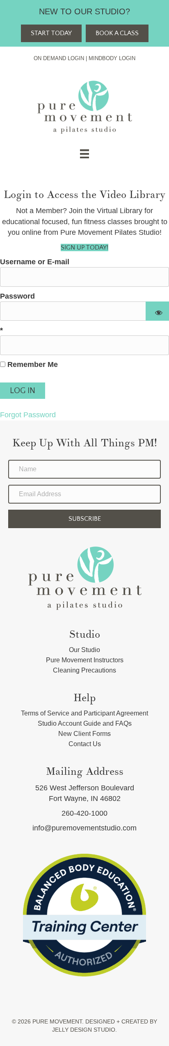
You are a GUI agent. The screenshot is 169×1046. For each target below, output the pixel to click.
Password (17, 296)
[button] (84, 519)
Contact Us (85, 743)
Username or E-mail (34, 262)
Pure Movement (57, 1021)
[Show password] (157, 311)
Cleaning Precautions (84, 670)
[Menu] (84, 154)
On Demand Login (59, 58)
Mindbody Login (112, 58)
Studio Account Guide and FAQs (85, 723)
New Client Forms (84, 733)
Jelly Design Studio (83, 1029)
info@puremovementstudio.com (84, 828)
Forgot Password (28, 415)
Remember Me (31, 364)
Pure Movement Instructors (84, 660)
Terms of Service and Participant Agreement (84, 713)
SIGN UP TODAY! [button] (84, 247)
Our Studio (84, 649)
